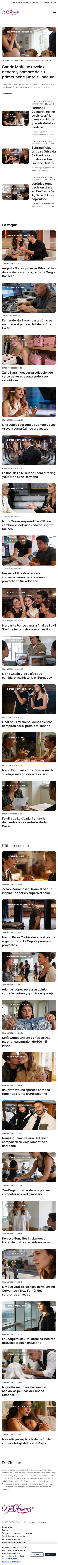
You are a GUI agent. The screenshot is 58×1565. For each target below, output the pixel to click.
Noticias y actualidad (12, 115)
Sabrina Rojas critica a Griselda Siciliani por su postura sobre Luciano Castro (44, 155)
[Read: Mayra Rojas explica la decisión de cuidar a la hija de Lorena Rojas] (29, 1416)
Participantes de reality (13, 1536)
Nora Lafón (49, 104)
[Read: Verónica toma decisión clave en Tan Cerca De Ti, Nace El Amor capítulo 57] (15, 192)
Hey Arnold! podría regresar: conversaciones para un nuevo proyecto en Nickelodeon (24, 577)
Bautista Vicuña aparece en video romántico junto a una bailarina (26, 1092)
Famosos (11, 392)
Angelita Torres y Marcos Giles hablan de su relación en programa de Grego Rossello (29, 272)
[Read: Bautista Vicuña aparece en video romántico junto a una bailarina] (29, 1067)
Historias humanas (15, 287)
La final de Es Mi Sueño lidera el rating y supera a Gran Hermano (29, 475)
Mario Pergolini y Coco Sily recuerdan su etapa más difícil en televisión (28, 772)
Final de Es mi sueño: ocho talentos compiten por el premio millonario (27, 724)
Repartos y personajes (20, 2)
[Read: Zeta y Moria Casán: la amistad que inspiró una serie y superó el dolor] (29, 866)
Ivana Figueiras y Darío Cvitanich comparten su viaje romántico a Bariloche (25, 1142)
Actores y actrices (11, 1539)
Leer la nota (7, 93)
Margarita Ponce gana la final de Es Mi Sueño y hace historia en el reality (29, 627)
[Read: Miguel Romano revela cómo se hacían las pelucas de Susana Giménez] (29, 1364)
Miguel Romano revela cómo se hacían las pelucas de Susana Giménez (24, 1391)
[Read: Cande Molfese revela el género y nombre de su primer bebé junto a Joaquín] (29, 42)
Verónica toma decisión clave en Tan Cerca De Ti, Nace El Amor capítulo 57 (43, 191)
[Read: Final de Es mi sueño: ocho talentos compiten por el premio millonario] (29, 699)
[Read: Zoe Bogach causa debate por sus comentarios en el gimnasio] (29, 1167)
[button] (54, 12)
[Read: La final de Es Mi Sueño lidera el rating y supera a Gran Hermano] (29, 450)
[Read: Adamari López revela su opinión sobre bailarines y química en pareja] (29, 967)
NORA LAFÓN (45, 60)
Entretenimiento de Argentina (20, 235)
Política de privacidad (11, 1561)
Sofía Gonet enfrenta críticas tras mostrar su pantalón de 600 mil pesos (26, 1041)
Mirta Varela (49, 180)
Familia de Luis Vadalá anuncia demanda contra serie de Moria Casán (24, 822)
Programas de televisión (13, 1542)
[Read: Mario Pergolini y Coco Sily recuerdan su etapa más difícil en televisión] (29, 747)
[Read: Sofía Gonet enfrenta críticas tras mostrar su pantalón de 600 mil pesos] (29, 1015)
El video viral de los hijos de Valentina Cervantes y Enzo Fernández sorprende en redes (28, 1290)
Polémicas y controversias (19, 1157)
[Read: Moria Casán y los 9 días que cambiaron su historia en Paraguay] (29, 651)
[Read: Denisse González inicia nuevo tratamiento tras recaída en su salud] (29, 1216)
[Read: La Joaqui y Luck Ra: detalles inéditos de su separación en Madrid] (29, 1316)
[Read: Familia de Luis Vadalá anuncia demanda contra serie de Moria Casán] (29, 796)
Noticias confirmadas (16, 1354)
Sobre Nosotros (50, 2)
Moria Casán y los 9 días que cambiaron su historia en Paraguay (27, 676)
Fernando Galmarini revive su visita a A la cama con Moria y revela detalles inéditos (43, 117)
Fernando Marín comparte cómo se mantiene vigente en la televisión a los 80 (27, 324)
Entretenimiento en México (15, 189)
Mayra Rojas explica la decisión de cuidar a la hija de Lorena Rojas (26, 1441)
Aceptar (50, 1555)
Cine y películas (36, 2)
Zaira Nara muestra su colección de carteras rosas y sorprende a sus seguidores (27, 376)
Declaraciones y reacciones (19, 32)
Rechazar (37, 1555)
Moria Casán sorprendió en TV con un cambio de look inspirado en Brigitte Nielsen (28, 525)
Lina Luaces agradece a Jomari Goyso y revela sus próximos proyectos (29, 427)
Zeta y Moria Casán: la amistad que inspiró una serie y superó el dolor (27, 891)
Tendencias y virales (16, 1057)
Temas (5, 1530)
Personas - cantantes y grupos (17, 1533)
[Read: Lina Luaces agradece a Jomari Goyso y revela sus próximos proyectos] (29, 402)
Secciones (7, 1527)
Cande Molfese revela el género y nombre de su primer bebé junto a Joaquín (28, 71)
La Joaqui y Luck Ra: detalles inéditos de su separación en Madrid (28, 1341)
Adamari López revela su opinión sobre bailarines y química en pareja (27, 991)
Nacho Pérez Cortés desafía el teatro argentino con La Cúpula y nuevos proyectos (28, 941)
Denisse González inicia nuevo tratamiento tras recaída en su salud (28, 1240)
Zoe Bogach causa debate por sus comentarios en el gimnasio (26, 1192)
